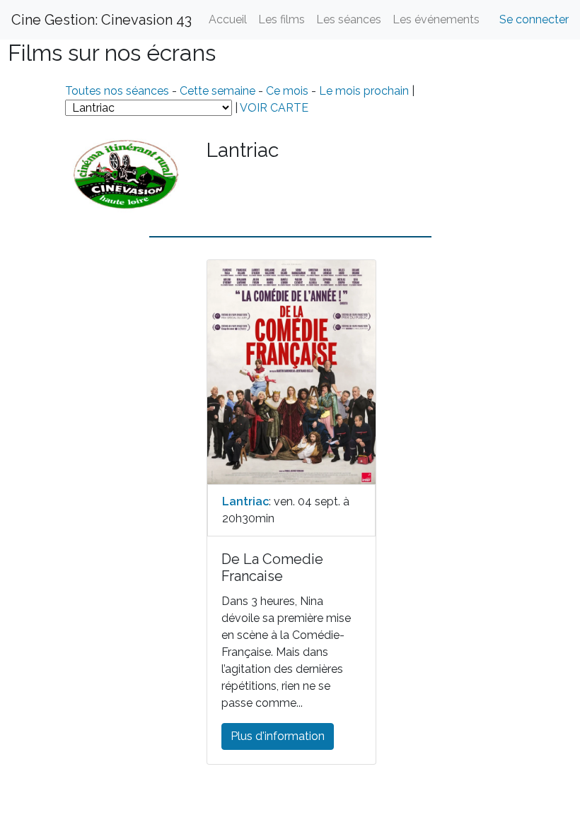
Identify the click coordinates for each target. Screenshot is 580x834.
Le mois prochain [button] (364, 91)
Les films (281, 19)
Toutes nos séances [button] (118, 91)
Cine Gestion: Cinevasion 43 (101, 19)
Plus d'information (278, 736)
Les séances (348, 19)
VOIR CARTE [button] (274, 107)
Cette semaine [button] (217, 91)
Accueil (228, 19)
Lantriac (245, 501)
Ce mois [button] (287, 91)
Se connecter (534, 19)
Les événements (436, 19)
